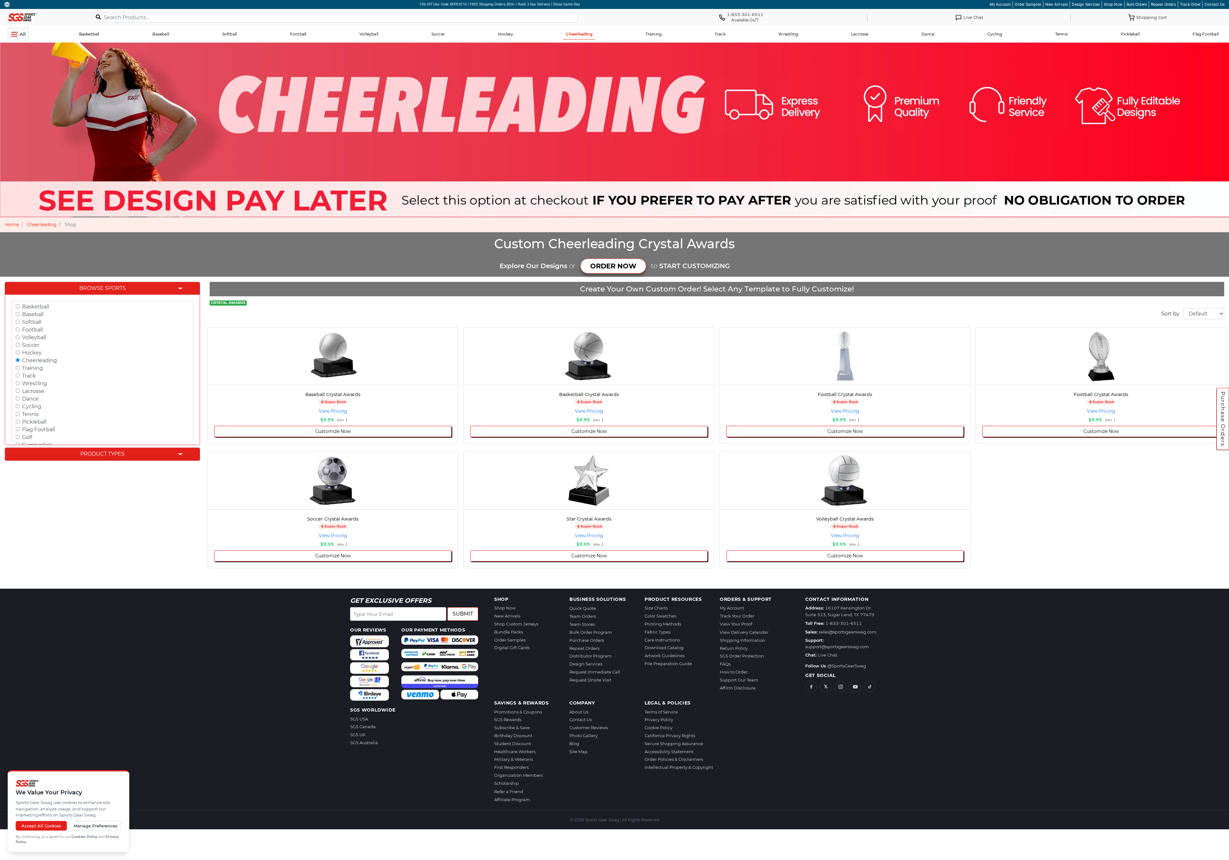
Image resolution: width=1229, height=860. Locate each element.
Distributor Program (590, 655)
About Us (578, 711)
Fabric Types (658, 631)
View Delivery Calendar (744, 632)
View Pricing (333, 411)
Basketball (35, 307)
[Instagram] (840, 686)
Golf (27, 437)
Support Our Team (739, 679)
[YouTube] (855, 686)
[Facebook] (811, 686)
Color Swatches (660, 615)
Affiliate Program (512, 799)
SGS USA (359, 718)
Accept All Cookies (41, 825)
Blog (574, 743)
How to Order (734, 671)
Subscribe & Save (512, 727)
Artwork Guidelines (665, 655)
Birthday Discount (513, 735)
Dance (30, 399)
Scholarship (506, 783)
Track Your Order (737, 615)
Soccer (30, 345)
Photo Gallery (583, 735)
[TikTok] (870, 686)
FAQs (725, 663)
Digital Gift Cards (512, 647)
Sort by (1170, 314)
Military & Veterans (513, 759)
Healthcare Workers (514, 751)
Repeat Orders (1163, 4)
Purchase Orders (1223, 419)
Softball (31, 322)
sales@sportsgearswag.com (847, 631)
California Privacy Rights (670, 735)
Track (29, 376)
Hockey (32, 353)
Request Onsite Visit (590, 679)
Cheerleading (42, 224)
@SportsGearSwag (846, 665)
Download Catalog (664, 647)
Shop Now (1113, 4)
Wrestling (34, 383)
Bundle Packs (508, 631)
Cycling (31, 406)
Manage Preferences (95, 825)
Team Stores (582, 624)
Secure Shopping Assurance (674, 743)
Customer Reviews (588, 727)
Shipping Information (742, 640)
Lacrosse (33, 391)
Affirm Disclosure (738, 687)
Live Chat (827, 654)
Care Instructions (662, 639)
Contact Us (1215, 4)
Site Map (578, 751)
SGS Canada (363, 726)
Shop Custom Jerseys (516, 623)
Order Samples (1028, 4)
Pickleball (34, 422)
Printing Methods (663, 623)
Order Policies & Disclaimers (674, 759)
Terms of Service (661, 711)
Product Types (102, 454)
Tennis (30, 414)
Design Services (1086, 4)
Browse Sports (102, 288)
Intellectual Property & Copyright (679, 767)
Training (32, 368)
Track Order (1190, 4)
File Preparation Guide (668, 663)
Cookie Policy (658, 727)
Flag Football (38, 429)
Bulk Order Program (590, 632)
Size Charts (656, 607)
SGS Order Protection (742, 655)
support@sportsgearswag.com (837, 646)
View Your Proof (736, 623)
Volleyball (34, 337)
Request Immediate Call (594, 671)
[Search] (98, 17)
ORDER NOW (613, 266)
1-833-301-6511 (843, 623)
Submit (463, 614)
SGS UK (357, 734)
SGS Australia (364, 742)
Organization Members (518, 775)
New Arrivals (1056, 4)
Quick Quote (582, 608)
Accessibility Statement (669, 751)
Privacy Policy (659, 719)
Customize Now (333, 431)
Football (32, 330)
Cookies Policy (84, 836)
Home (12, 224)
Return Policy (734, 648)
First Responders (511, 767)
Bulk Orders (1137, 4)
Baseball (33, 314)
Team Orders (582, 616)
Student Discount (512, 743)
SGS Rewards (507, 719)
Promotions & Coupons (518, 711)
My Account (1000, 4)
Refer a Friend (508, 791)
